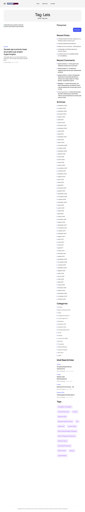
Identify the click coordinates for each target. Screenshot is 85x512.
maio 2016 (61, 279)
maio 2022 (61, 131)
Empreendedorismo (64, 330)
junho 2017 (61, 242)
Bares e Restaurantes (64, 310)
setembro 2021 (62, 137)
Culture (75, 412)
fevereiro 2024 (62, 114)
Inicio (38, 3)
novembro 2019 (62, 168)
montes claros (62, 441)
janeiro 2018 (61, 222)
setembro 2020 (62, 151)
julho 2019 (61, 179)
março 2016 (61, 285)
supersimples (62, 455)
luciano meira (72, 426)
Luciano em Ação (63, 338)
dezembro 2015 (62, 293)
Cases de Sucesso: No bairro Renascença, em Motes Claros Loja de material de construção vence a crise (69, 86)
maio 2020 (61, 162)
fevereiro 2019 (62, 188)
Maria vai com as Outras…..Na (65, 387)
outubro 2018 (62, 199)
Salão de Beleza (62, 347)
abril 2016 (60, 282)
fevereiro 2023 (62, 125)
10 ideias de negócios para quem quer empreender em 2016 (69, 70)
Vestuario (61, 352)
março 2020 (61, 165)
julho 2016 (61, 273)
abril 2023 (61, 120)
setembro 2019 (62, 174)
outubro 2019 (62, 171)
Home (39, 18)
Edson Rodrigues (61, 371)
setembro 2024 (62, 111)
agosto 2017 (61, 236)
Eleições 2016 (62, 324)
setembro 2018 (62, 202)
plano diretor (62, 451)
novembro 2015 (62, 296)
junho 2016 (61, 276)
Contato (52, 3)
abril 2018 (60, 214)
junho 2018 (61, 208)
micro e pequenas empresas (66, 436)
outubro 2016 (62, 265)
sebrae (72, 451)
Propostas (61, 344)
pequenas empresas (64, 446)
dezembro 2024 (62, 105)
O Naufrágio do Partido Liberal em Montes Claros (67, 50)
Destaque (61, 321)
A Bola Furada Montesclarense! (67, 43)
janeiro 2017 (61, 256)
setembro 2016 (62, 268)
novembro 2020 (62, 145)
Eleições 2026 (62, 327)
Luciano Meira (7, 62)
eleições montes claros (65, 421)
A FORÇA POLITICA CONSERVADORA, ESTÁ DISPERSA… (68, 55)
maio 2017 (61, 245)
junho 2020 (61, 159)
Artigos (60, 307)
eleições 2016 (62, 416)
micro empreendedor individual (67, 431)
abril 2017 (60, 248)
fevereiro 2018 (62, 219)
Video (59, 355)
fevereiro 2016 (62, 288)
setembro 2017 (62, 233)
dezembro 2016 (62, 259)
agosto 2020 (61, 154)
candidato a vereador (64, 407)
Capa (59, 313)
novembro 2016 (62, 262)
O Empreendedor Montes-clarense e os (64, 368)
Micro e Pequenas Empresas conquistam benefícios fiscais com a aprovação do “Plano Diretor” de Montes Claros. (69, 78)
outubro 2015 (62, 299)
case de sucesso (63, 412)
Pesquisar (61, 25)
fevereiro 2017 (62, 253)
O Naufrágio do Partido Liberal (65, 395)
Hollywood (61, 426)
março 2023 (61, 122)
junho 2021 (61, 142)
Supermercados (62, 350)
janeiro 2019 (61, 191)
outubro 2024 (62, 108)
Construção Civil (63, 318)
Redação (60, 83)
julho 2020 (61, 157)
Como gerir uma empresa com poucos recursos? (68, 65)
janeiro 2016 (61, 290)
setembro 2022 (62, 128)
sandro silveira (62, 64)
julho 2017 (61, 239)
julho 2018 (61, 205)
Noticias (6, 46)
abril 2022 (61, 134)
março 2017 (61, 251)
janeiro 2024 (61, 117)
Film (77, 421)
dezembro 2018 (62, 194)
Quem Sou (45, 3)
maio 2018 (61, 211)
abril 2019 (60, 185)
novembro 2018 (62, 196)
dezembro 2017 (62, 225)
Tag (43, 18)
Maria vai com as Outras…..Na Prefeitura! (69, 46)
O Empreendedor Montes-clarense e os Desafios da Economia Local (69, 40)
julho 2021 (61, 139)
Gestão (60, 335)
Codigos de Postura (63, 315)
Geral (59, 333)
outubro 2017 (62, 231)
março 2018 (61, 216)
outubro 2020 (62, 148)
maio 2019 (61, 182)
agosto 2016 (61, 270)
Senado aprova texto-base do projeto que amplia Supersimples (15, 52)
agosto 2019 (61, 176)
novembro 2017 (62, 228)
